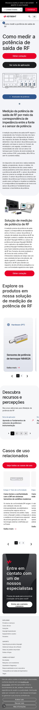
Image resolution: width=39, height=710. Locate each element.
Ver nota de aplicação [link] (19, 65)
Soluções (5, 628)
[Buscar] (29, 16)
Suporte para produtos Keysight (12, 644)
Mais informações (19, 707)
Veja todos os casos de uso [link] (19, 465)
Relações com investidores (10, 663)
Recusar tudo (19, 703)
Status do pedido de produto (11, 649)
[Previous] (9, 433)
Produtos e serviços (8, 623)
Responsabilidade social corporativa (13, 668)
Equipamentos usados (9, 634)
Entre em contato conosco (19, 605)
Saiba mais (12, 368)
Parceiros (5, 636)
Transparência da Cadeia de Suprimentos (14, 671)
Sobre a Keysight (8, 657)
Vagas (4, 673)
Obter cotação (19, 56)
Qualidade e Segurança (9, 665)
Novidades (5, 660)
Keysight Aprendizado (9, 631)
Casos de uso (6, 625)
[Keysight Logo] (11, 16)
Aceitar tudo (19, 699)
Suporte (5, 641)
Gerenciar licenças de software (11, 647)
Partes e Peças (6, 652)
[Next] (30, 433)
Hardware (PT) (18, 325)
